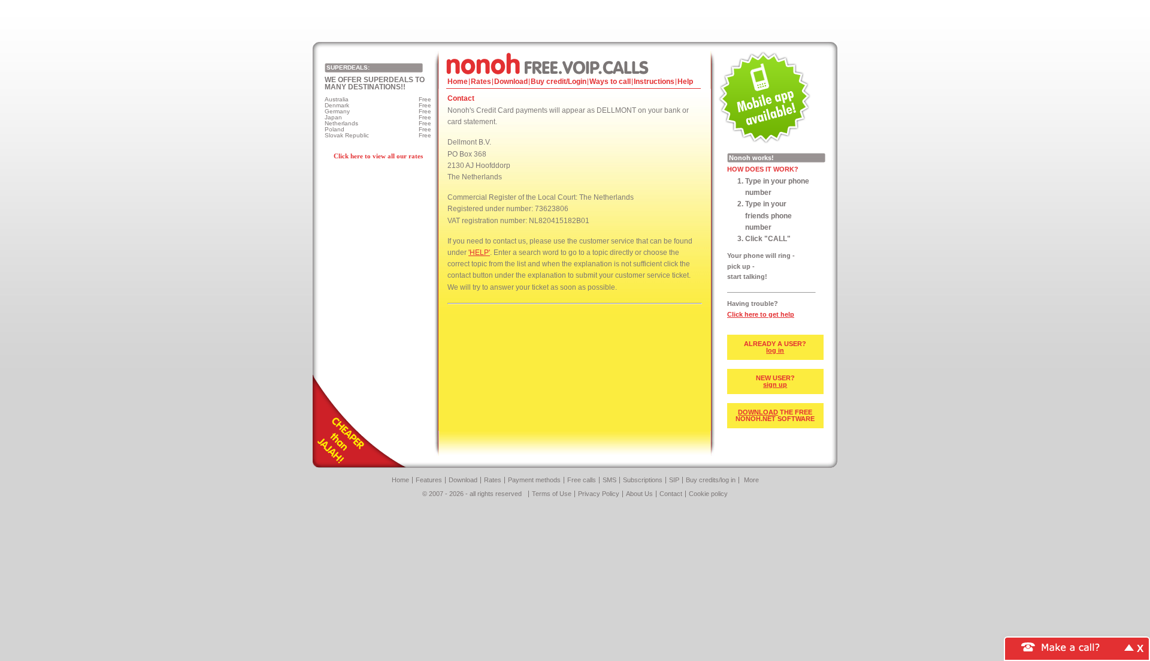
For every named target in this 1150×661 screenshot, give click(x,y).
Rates (481, 81)
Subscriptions (642, 479)
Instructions (654, 81)
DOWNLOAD (758, 412)
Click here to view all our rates (378, 156)
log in (775, 350)
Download (511, 81)
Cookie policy (708, 493)
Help (685, 81)
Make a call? (1071, 646)
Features (429, 479)
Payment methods (534, 479)
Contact (670, 493)
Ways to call (610, 81)
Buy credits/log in (711, 479)
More (751, 479)
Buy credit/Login (558, 81)
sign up (775, 384)
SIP (674, 479)
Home (457, 81)
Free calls (581, 479)
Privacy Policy (598, 493)
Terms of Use (551, 493)
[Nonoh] (574, 63)
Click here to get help (760, 314)
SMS (609, 479)
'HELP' (479, 252)
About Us (639, 493)
